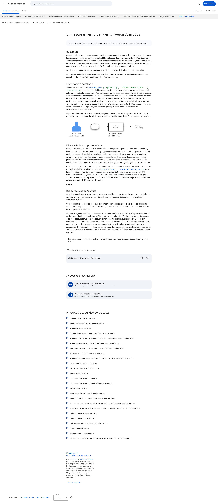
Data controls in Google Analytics (82, 418)
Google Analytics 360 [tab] (167, 17)
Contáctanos (211, 11)
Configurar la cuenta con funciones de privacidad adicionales (93, 398)
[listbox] (60, 498)
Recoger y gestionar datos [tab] (35, 17)
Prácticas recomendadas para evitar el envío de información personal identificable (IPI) (102, 403)
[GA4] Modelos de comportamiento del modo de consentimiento (94, 343)
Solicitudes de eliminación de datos (83, 378)
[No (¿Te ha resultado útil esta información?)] (147, 258)
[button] (4, 3)
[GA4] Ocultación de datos (80, 328)
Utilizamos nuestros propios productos (84, 368)
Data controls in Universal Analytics (83, 413)
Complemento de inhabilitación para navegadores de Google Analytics (96, 348)
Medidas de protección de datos (82, 318)
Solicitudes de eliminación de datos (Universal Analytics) (91, 383)
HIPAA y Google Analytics (79, 428)
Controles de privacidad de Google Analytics (87, 323)
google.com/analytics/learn (84, 459)
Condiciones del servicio (43, 497)
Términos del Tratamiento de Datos (83, 363)
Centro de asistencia (10, 11)
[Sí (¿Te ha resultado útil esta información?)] (141, 258)
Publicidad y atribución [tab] (86, 17)
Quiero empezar (74, 482)
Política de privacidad (27, 497)
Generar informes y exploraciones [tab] (61, 17)
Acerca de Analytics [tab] (186, 17)
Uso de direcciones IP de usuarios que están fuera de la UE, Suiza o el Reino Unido (101, 438)
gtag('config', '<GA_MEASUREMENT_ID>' (122, 169)
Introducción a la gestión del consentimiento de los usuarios (92, 333)
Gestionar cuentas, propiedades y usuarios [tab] (139, 17)
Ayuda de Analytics (16, 4)
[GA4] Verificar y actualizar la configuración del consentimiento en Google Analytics (101, 338)
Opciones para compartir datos (82, 433)
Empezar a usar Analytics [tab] (11, 17)
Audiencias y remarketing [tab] (109, 17)
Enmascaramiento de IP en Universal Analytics (88, 353)
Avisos (24, 11)
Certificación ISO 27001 (79, 388)
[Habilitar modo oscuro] (71, 497)
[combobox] (74, 3)
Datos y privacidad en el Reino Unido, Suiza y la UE (89, 423)
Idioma (58, 495)
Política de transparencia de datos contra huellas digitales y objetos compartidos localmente (105, 408)
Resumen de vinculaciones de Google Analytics (87, 393)
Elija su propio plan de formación (78, 455)
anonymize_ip (94, 88)
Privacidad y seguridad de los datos (87, 312)
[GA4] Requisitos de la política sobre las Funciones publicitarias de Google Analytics (101, 358)
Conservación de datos (79, 373)
